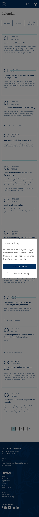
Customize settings (21, 273)
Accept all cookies (19, 266)
